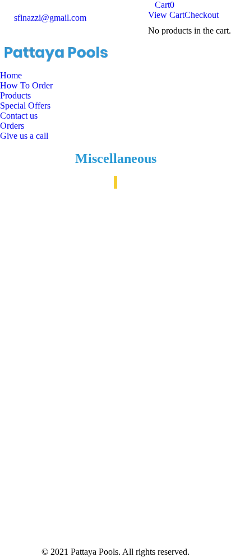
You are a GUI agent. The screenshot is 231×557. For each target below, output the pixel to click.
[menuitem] (11, 76)
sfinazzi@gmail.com (50, 17)
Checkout (201, 15)
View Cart (166, 15)
